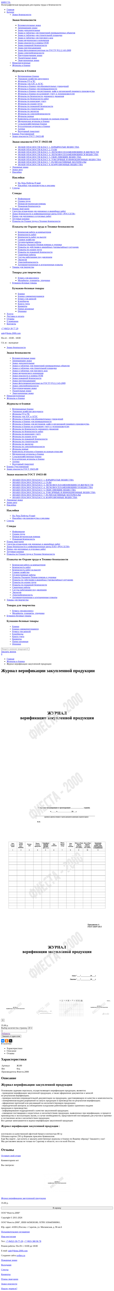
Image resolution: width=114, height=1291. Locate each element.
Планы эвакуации (20, 208)
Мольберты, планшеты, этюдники (34, 280)
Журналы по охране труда (30, 104)
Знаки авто (17, 169)
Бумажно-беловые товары (24, 283)
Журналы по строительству (31, 109)
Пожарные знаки (9, 1260)
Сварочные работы (27, 254)
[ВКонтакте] (2, 1040)
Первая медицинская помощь (32, 203)
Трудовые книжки (20, 219)
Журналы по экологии (28, 111)
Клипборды (23, 301)
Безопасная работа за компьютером (34, 232)
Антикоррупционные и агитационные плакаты (40, 264)
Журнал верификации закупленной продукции (23, 1198)
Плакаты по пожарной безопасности (35, 252)
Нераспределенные (21, 63)
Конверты (22, 306)
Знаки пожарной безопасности (32, 45)
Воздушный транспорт (28, 131)
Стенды (16, 188)
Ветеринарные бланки (28, 76)
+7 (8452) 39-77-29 (14, 1241)
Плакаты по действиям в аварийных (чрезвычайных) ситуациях (48, 247)
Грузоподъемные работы (29, 242)
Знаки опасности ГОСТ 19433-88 (28, 136)
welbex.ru (20, 1255)
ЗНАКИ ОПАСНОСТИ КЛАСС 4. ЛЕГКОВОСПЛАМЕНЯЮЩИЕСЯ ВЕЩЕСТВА (58, 154)
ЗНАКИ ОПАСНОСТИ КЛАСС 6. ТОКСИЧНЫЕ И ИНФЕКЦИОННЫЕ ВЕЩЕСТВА (59, 159)
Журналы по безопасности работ (33, 99)
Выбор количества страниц (14, 1028)
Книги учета (24, 304)
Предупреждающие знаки (30, 55)
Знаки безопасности (21, 14)
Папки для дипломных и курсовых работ (31, 216)
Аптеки (21, 129)
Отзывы (10, 319)
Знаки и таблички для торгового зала (35, 38)
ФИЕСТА (5, 2)
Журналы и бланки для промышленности (37, 89)
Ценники (22, 311)
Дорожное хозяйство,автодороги (33, 79)
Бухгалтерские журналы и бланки (34, 126)
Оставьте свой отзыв (11, 1155)
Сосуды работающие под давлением (35, 257)
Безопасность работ (27, 234)
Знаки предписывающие (29, 48)
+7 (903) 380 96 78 (32, 1241)
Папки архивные (26, 309)
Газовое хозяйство (26, 239)
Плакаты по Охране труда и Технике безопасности (36, 221)
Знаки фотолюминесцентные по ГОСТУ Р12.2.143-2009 (44, 50)
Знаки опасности (9, 1284)
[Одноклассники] (6, 1040)
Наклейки (17, 172)
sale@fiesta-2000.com (11, 333)
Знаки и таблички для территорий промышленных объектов (46, 33)
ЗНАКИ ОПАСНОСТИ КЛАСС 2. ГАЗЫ (37, 149)
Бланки (21, 294)
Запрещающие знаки (27, 28)
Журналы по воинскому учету (32, 101)
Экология (22, 259)
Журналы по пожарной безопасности (35, 106)
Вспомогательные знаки (29, 25)
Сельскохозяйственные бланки (32, 124)
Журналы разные (26, 116)
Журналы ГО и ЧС (26, 81)
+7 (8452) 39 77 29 (9, 328)
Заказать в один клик (11, 1036)
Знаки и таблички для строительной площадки (40, 35)
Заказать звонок (8, 651)
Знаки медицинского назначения (33, 40)
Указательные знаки (27, 58)
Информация (24, 198)
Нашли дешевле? (9, 1288)
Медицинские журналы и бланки (33, 121)
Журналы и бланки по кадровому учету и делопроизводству (46, 94)
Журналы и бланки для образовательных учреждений (43, 86)
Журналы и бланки (21, 65)
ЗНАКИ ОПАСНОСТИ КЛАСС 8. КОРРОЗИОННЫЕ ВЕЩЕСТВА (50, 164)
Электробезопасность (28, 262)
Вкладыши (6, 1265)
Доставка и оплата (15, 316)
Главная (10, 9)
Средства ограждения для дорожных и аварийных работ (39, 211)
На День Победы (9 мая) (29, 183)
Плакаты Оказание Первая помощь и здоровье (40, 244)
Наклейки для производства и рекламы (36, 185)
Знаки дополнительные (29, 30)
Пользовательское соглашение (15, 1232)
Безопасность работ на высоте (32, 237)
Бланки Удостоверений (23, 134)
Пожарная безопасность (29, 206)
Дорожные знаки (20, 167)
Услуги (10, 314)
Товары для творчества (23, 267)
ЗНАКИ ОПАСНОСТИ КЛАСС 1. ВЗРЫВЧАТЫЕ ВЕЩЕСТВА (48, 147)
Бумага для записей (27, 299)
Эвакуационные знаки (28, 60)
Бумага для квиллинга (28, 278)
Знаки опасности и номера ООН (33, 43)
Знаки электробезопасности (31, 53)
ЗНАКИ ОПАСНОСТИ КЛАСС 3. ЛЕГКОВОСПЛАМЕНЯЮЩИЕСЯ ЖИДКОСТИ (58, 152)
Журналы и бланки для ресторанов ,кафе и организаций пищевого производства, (56, 91)
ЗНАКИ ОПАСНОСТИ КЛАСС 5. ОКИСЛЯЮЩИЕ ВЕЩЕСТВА (49, 157)
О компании (12, 321)
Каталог (10, 12)
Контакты (11, 324)
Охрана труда (24, 201)
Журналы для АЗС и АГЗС (30, 84)
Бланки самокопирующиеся (31, 296)
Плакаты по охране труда (30, 249)
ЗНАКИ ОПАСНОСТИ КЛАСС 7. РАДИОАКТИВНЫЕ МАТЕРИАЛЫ (52, 162)
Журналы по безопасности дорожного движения (41, 96)
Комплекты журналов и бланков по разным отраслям (43, 119)
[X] (10, 1040)
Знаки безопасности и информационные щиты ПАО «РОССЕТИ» (43, 213)
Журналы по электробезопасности (34, 114)
